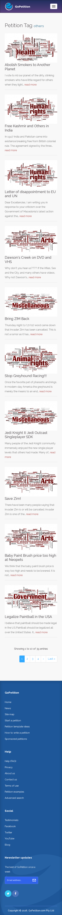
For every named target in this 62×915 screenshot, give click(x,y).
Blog (7, 844)
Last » (51, 658)
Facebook (10, 826)
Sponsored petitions (16, 739)
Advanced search (14, 798)
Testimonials (11, 820)
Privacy (9, 767)
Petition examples (14, 791)
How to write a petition (17, 732)
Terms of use (12, 785)
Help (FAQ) (10, 761)
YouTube (9, 838)
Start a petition (13, 720)
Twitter (8, 832)
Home (8, 702)
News (8, 708)
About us (10, 773)
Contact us (11, 779)
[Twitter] (8, 893)
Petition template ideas (17, 726)
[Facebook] (15, 893)
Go (34, 880)
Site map (9, 714)
